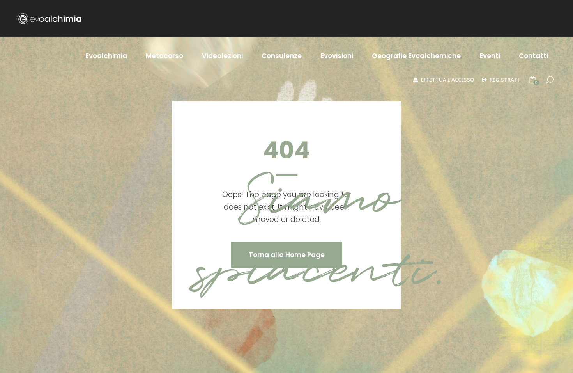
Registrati (504, 79)
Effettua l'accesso (447, 79)
